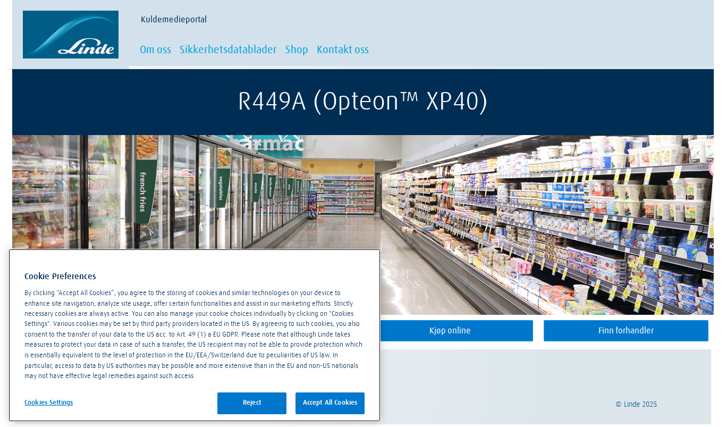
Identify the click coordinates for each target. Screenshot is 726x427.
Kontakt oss (343, 50)
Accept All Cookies (330, 402)
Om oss (155, 50)
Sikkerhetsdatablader (228, 50)
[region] (195, 335)
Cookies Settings (48, 402)
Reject (252, 402)
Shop (296, 50)
